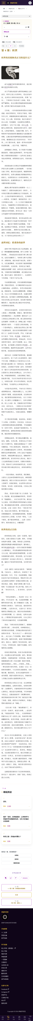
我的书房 (4, 954)
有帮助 (16, 855)
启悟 (12, 547)
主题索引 (4, 962)
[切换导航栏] (3, 3)
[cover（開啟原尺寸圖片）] (10, 73)
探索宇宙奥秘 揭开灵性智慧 (8, 922)
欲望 (25, 345)
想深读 (16, 859)
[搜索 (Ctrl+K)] (30, 2)
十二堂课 (4, 932)
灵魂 (18, 336)
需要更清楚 (16, 863)
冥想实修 (4, 935)
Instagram (4, 992)
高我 (8, 547)
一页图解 (4, 959)
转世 (6, 87)
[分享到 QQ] (10, 878)
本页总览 (5, 16)
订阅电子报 (4, 997)
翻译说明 (4, 973)
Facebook (4, 989)
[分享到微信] (6, 878)
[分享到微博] (15, 878)
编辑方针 (4, 970)
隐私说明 (4, 1003)
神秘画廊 (4, 956)
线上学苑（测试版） (7, 948)
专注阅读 (21, 46)
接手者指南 (4, 979)
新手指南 (4, 938)
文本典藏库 (4, 976)
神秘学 (10, 84)
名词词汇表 (4, 965)
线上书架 (4, 951)
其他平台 (4, 995)
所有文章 (4, 968)
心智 (26, 125)
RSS (2, 1000)
